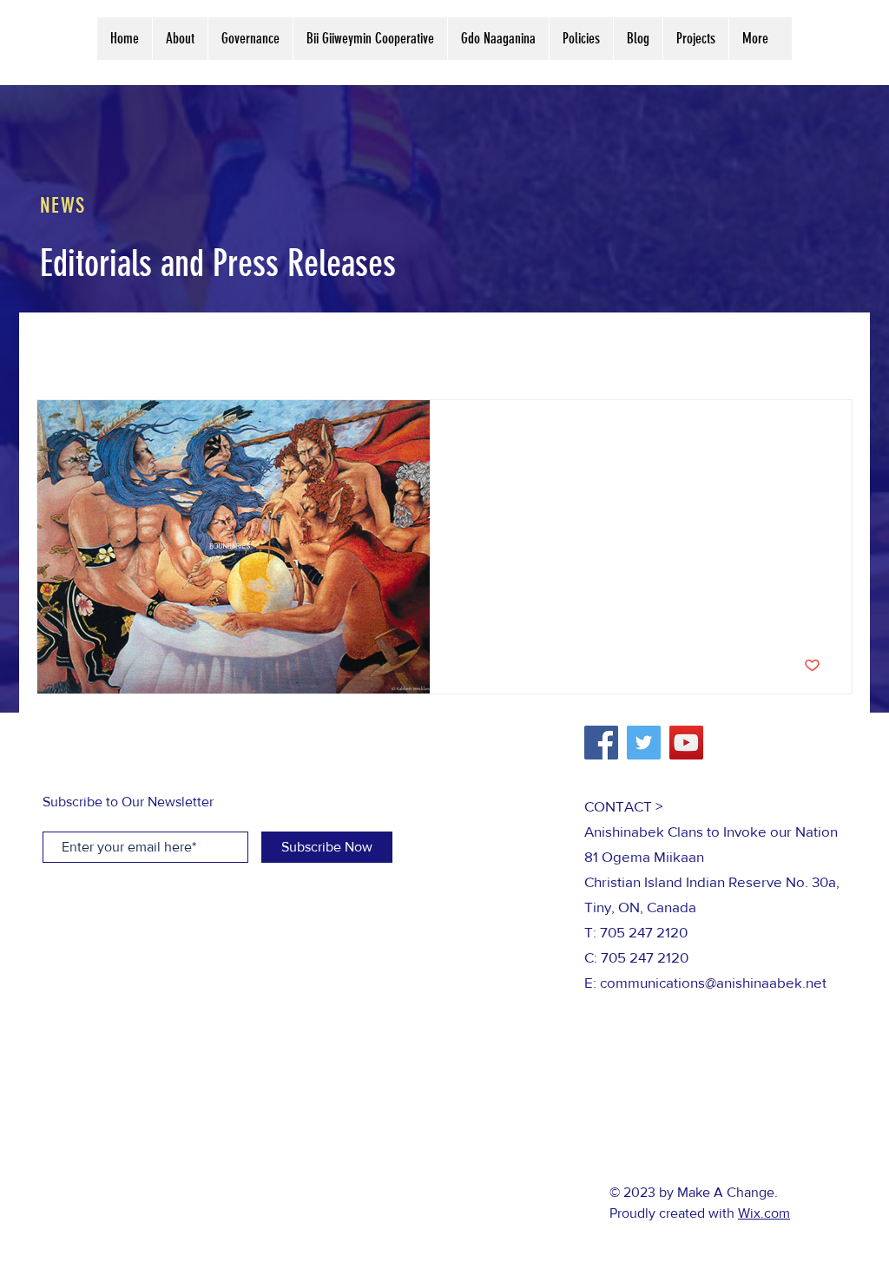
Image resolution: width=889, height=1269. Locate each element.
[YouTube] (686, 742)
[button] (830, 349)
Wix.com (764, 1213)
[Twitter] (644, 742)
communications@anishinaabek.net (713, 982)
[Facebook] (601, 742)
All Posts (62, 346)
